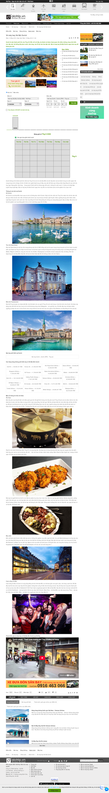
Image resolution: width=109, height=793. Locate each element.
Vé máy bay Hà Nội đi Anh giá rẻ (69, 62)
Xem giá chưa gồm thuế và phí (25, 137)
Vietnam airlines (85, 80)
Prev (7, 7)
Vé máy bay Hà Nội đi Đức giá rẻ (70, 74)
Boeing (94, 76)
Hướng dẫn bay (47, 23)
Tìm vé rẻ (8, 23)
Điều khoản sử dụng (36, 769)
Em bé (62, 101)
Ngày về (27, 101)
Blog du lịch (25, 23)
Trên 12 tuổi (49, 107)
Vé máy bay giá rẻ (60, 764)
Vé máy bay (15, 27)
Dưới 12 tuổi (56, 107)
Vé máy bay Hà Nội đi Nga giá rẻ (69, 81)
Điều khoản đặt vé (36, 771)
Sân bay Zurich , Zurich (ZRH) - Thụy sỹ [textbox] (58, 98)
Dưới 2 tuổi (63, 107)
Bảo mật (57, 787)
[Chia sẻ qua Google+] (75, 38)
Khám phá (16, 23)
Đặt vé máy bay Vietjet (87, 764)
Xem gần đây (99, 1)
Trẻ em (55, 101)
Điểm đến (8, 31)
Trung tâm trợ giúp (36, 23)
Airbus (100, 76)
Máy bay (38, 31)
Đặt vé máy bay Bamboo (87, 766)
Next (101, 7)
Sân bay (15, 31)
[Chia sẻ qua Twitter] (71, 38)
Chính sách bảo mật (36, 773)
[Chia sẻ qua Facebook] (73, 38)
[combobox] (23, 98)
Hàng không (23, 31)
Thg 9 (74, 156)
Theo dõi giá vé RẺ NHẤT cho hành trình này (18, 110)
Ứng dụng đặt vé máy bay (63, 769)
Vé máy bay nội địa (61, 768)
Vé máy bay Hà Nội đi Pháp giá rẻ (70, 69)
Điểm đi (9, 96)
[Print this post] (78, 38)
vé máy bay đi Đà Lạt (89, 87)
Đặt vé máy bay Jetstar (87, 769)
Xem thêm (42, 745)
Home (7, 27)
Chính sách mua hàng (37, 774)
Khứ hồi (9, 92)
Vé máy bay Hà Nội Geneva (68, 55)
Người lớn (49, 101)
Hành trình (31, 27)
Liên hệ (69, 23)
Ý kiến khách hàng (59, 23)
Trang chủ (33, 764)
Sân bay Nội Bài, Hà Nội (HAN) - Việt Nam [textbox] (19, 98)
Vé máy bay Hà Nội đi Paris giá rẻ (70, 71)
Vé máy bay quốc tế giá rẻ (63, 766)
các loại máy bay (85, 76)
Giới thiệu (33, 766)
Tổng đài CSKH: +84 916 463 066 (90, 23)
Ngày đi (9, 101)
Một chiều (16, 92)
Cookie (51, 787)
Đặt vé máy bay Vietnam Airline (89, 768)
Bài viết (33, 768)
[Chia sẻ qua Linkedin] (69, 38)
